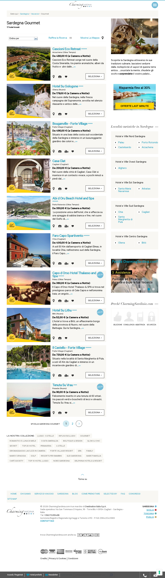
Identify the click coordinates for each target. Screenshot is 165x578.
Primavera (46, 446)
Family (89, 451)
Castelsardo (124, 147)
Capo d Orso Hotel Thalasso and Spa (74, 275)
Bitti (144, 243)
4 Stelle (60, 446)
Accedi (10, 575)
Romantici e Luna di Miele (23, 441)
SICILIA (150, 510)
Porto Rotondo (150, 142)
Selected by (110, 494)
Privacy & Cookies (57, 559)
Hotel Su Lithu (62, 311)
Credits (43, 559)
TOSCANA (149, 514)
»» (75, 67)
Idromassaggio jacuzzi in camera (27, 451)
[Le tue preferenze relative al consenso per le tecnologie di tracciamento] (159, 572)
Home (14, 494)
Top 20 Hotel (29, 446)
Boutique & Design (72, 441)
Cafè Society (16, 461)
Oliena (121, 243)
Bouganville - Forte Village (70, 124)
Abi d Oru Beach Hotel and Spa (73, 199)
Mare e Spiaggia (18, 456)
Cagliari (146, 212)
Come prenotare (91, 494)
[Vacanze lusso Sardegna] (85, 5)
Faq (123, 494)
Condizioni (73, 559)
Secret (13, 446)
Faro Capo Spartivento (68, 236)
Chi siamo (25, 494)
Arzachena (147, 147)
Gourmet (85, 436)
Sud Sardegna (74, 456)
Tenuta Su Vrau (62, 385)
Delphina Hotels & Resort (88, 461)
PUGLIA (150, 517)
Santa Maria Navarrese (124, 190)
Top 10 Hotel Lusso (38, 461)
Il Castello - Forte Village (69, 348)
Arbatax (146, 189)
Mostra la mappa (90, 38)
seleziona (94, 76)
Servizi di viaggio (44, 494)
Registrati (19, 575)
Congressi (134, 494)
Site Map (12, 499)
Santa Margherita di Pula (125, 220)
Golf (33, 456)
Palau (121, 142)
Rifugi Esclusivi (67, 436)
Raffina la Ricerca (58, 38)
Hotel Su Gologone (65, 87)
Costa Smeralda (49, 441)
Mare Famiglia (93, 456)
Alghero (122, 168)
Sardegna (62, 494)
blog (75, 494)
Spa (79, 451)
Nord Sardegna (61, 461)
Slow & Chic (93, 441)
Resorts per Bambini (51, 456)
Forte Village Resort (61, 451)
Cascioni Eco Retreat (66, 49)
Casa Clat (58, 161)
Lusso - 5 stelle (45, 436)
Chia (120, 212)
